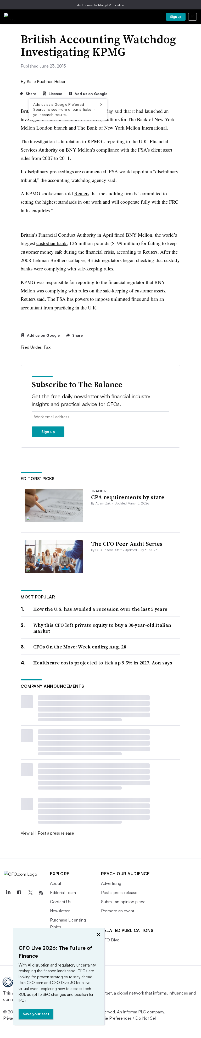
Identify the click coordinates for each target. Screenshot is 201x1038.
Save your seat (36, 1014)
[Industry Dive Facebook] (19, 892)
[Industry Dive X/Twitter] (30, 892)
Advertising (111, 883)
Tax (47, 347)
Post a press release (56, 833)
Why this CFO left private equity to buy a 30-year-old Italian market (102, 628)
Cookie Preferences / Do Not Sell (126, 1018)
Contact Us (60, 901)
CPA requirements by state (127, 497)
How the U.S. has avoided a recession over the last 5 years (100, 609)
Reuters (81, 193)
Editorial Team (63, 892)
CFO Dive (110, 939)
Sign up (176, 17)
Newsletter (60, 910)
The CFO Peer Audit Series (127, 544)
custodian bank (51, 243)
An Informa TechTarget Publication (100, 5)
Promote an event (117, 910)
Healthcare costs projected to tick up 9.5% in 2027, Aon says (102, 663)
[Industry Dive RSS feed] (41, 892)
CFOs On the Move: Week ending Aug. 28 (79, 647)
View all (27, 833)
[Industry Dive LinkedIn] (8, 892)
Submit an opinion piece (123, 901)
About (55, 883)
